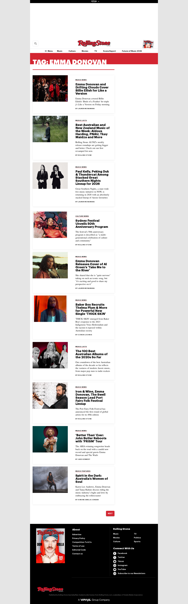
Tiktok (121, 561)
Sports (137, 541)
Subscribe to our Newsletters (131, 573)
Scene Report (109, 51)
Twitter (121, 557)
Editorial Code (79, 550)
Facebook (122, 553)
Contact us (77, 554)
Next (110, 513)
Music (59, 51)
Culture (72, 51)
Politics (137, 538)
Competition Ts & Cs (82, 542)
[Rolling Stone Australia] (94, 45)
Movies (85, 51)
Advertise (76, 534)
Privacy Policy (78, 538)
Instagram (123, 565)
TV (95, 51)
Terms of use (78, 546)
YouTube (122, 569)
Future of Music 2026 (132, 51)
